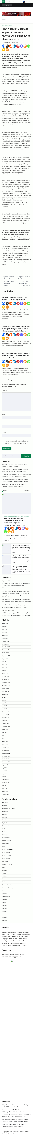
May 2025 (4, 667)
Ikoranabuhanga (6, 837)
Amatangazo (5, 811)
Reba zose (27, 490)
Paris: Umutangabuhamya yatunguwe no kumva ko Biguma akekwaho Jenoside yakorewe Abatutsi (16, 356)
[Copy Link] (3, 49)
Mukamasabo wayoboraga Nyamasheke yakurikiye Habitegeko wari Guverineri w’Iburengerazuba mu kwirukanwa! (16, 329)
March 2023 (5, 744)
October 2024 (5, 688)
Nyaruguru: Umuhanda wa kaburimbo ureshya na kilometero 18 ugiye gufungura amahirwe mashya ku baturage (16, 594)
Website (4, 432)
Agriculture (5, 802)
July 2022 (4, 768)
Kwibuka (4, 870)
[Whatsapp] (28, 46)
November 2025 (6, 650)
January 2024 (5, 715)
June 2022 (4, 771)
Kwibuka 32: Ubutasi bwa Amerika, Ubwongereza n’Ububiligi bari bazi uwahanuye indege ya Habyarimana (16, 586)
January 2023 (5, 750)
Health (3, 832)
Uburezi (26, 516)
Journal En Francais (7, 864)
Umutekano (5, 917)
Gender (4, 829)
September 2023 (6, 726)
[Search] (29, 21)
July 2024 (4, 697)
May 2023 (4, 738)
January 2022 (5, 782)
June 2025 (4, 664)
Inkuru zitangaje (6, 858)
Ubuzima (4, 908)
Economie (4, 814)
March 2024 (5, 709)
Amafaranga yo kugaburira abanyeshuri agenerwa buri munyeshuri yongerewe (13, 520)
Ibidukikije (5, 834)
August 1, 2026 (21, 525)
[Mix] (25, 46)
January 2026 (5, 644)
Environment (5, 826)
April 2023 (5, 741)
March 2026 (5, 638)
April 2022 (5, 776)
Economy (4, 817)
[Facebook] (3, 46)
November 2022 (6, 756)
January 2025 (5, 679)
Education (4, 820)
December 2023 (6, 717)
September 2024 (6, 691)
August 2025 (5, 658)
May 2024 (4, 703)
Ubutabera (4, 905)
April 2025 (5, 670)
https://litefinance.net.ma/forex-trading (12, 591)
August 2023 (5, 729)
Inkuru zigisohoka (16, 516)
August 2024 (5, 694)
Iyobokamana (5, 861)
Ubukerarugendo (6, 896)
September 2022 (6, 762)
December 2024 (6, 682)
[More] (7, 49)
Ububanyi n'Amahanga (8, 888)
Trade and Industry (7, 885)
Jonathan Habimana (10, 525)
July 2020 (4, 785)
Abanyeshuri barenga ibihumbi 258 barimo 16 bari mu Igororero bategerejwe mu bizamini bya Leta (21, 547)
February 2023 (5, 747)
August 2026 (5, 623)
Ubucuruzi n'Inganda (7, 890)
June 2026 (4, 629)
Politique (4, 876)
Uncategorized (7, 26)
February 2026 (5, 641)
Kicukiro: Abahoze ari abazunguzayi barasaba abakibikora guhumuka (14, 298)
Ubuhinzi (4, 893)
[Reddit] (10, 46)
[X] (7, 46)
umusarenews (6, 42)
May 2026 (4, 632)
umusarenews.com (18, 1131)
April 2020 (5, 791)
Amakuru (7, 516)
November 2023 (6, 720)
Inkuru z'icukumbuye (7, 849)
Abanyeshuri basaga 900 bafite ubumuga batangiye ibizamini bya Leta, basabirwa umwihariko (21, 557)
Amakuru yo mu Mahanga (8, 808)
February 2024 (5, 712)
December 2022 (6, 753)
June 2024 (4, 700)
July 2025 (4, 661)
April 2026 (5, 635)
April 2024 (5, 706)
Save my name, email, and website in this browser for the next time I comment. (17, 442)
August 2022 (5, 765)
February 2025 (5, 676)
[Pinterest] (18, 46)
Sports (3, 882)
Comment (5, 390)
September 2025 (6, 656)
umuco (3, 914)
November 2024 (6, 685)
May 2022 (4, 773)
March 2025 (5, 673)
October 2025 (5, 653)
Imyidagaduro (5, 843)
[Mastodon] (21, 46)
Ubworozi (4, 911)
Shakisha (26, 456)
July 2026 (4, 626)
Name (4, 414)
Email (4, 423)
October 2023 (5, 723)
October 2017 (5, 794)
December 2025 (6, 647)
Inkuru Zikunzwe (6, 855)
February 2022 (5, 779)
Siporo (3, 879)
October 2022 (5, 759)
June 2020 (4, 788)
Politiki (4, 873)
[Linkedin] (14, 46)
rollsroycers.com (6, 599)
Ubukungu (4, 899)
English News (5, 823)
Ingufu (3, 846)
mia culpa (4, 605)
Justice (3, 867)
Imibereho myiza (6, 840)
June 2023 (4, 735)
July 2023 (4, 732)
